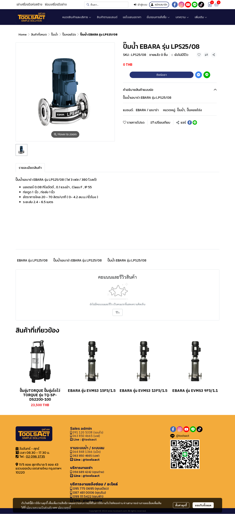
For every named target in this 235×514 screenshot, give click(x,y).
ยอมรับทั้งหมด (203, 505)
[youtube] (188, 5)
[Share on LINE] (195, 122)
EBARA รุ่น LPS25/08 (32, 260)
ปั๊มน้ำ (54, 34)
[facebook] (175, 5)
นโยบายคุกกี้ (64, 507)
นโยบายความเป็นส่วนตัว (39, 507)
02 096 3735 (35, 456)
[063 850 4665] (71, 439)
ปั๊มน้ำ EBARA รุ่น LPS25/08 (127, 260)
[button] (106, 4)
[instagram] (181, 5)
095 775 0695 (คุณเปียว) (91, 488)
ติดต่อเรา (161, 75)
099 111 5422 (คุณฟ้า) (87, 496)
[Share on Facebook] (189, 122)
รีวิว (118, 312)
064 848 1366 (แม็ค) (87, 452)
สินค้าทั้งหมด (39, 34)
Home (23, 34)
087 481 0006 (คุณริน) (89, 492)
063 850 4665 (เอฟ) (86, 436)
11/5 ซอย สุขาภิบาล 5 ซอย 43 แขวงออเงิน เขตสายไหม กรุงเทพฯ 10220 (38, 468)
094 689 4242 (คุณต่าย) (88, 472)
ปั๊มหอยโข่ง (69, 34)
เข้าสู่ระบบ (142, 4)
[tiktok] (201, 5)
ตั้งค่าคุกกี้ (181, 505)
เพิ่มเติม (200, 17)
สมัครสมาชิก (161, 4)
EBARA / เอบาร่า (147, 109)
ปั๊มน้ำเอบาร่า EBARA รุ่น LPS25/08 (77, 260)
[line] (195, 5)
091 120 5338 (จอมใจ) (87, 432)
